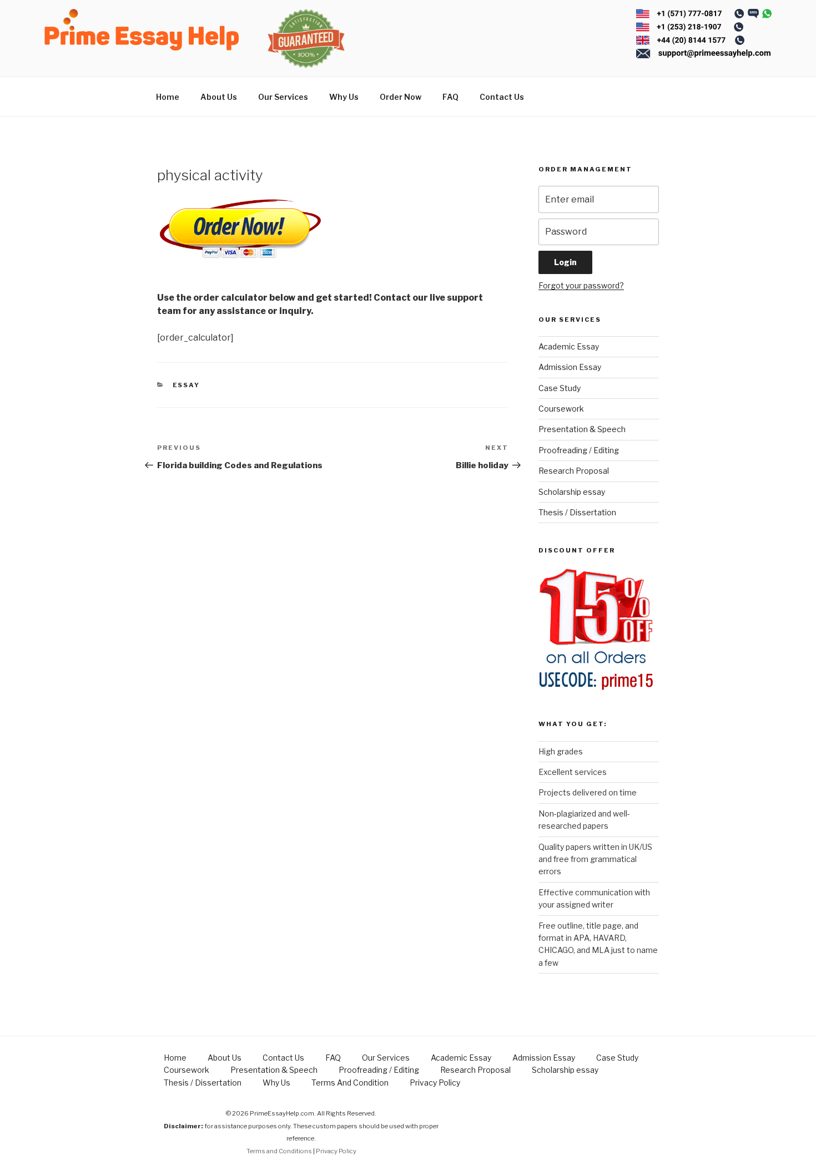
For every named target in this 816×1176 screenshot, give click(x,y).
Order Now (400, 97)
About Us (218, 97)
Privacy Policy (435, 1082)
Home (167, 97)
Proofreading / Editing (578, 450)
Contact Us (502, 97)
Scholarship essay (571, 491)
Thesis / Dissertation (577, 512)
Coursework (561, 408)
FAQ (450, 97)
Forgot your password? (581, 285)
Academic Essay (568, 346)
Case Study (559, 388)
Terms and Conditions (279, 1151)
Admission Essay (569, 367)
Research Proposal (573, 470)
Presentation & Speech (582, 429)
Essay (186, 385)
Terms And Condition (350, 1082)
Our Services (283, 97)
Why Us (344, 97)
